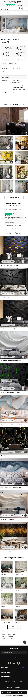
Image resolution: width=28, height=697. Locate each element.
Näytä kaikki (14, 627)
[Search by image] (22, 13)
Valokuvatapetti (11, 634)
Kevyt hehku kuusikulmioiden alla (9, 265)
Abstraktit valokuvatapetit (8, 636)
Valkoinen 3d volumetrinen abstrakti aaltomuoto (11, 360)
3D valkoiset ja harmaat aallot (8, 519)
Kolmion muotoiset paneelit (8, 328)
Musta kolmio (4, 455)
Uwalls (3, 634)
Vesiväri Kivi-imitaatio (6, 551)
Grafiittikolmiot (5, 297)
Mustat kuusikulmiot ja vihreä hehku (10, 392)
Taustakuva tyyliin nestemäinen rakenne (11, 424)
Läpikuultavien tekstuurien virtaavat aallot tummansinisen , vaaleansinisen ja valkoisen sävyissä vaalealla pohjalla (11, 487)
